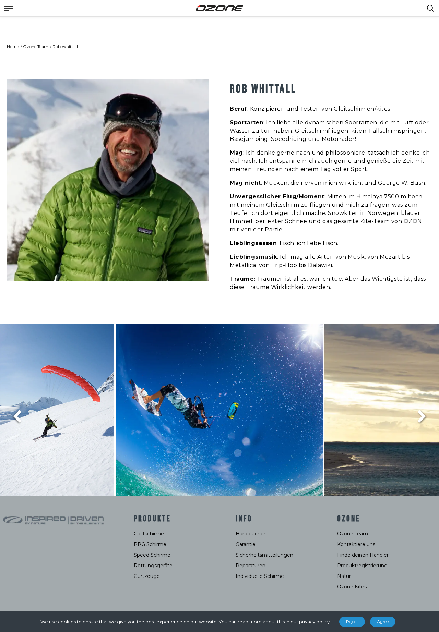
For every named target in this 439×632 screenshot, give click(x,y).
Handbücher (250, 534)
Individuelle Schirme (260, 576)
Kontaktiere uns (356, 544)
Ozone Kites (352, 587)
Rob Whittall (65, 46)
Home (13, 46)
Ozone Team (35, 46)
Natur (344, 576)
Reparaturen (250, 565)
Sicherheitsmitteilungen (264, 555)
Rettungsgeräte (153, 565)
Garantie (246, 544)
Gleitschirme (149, 534)
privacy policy (314, 621)
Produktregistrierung (362, 565)
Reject (352, 621)
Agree (383, 621)
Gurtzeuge (147, 576)
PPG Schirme (150, 544)
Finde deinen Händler (363, 555)
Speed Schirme (152, 555)
